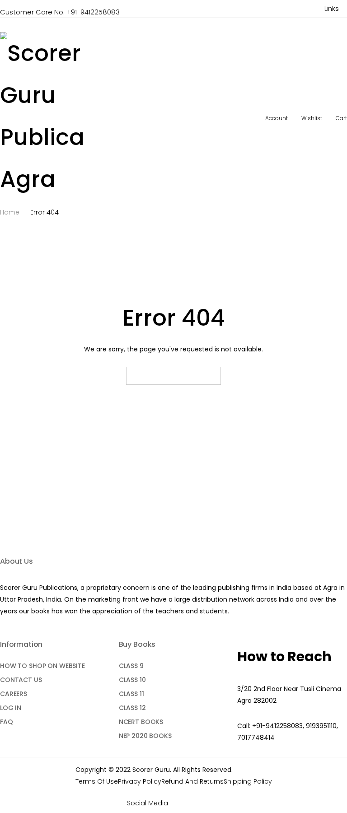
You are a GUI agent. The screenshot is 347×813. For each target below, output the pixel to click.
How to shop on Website (42, 665)
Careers (13, 693)
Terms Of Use (96, 781)
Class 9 (131, 665)
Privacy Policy (139, 781)
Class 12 (132, 707)
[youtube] (205, 803)
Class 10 (132, 679)
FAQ (6, 721)
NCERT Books (141, 721)
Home (9, 212)
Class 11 (131, 693)
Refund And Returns (192, 781)
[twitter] (192, 803)
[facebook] (179, 803)
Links (331, 8)
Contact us (21, 679)
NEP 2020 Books (145, 735)
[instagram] (218, 803)
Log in (10, 707)
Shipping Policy (248, 781)
